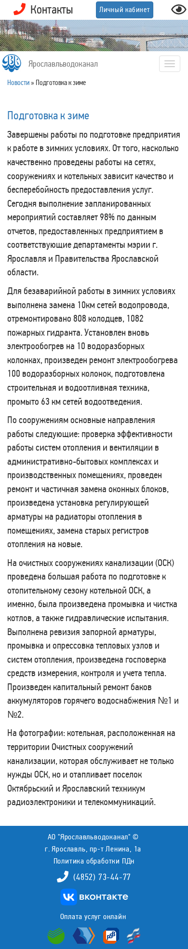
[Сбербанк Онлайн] (57, 935)
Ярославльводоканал (63, 63)
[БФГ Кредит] (131, 935)
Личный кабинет (124, 9)
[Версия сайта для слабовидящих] (179, 12)
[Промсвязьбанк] (110, 935)
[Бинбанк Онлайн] (82, 935)
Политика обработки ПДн (94, 860)
